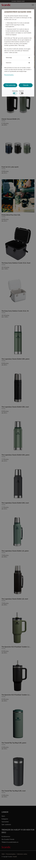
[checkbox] (21, 93)
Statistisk (21, 91)
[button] (18, 57)
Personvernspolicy (9, 75)
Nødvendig (15, 91)
